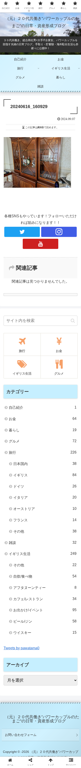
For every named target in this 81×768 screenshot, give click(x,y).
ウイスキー (44, 633)
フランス (44, 520)
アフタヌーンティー (44, 588)
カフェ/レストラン (44, 599)
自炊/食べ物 (44, 576)
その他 (44, 531)
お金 (42, 419)
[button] (73, 320)
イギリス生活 (42, 554)
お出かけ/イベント (44, 610)
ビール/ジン (44, 621)
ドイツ (44, 486)
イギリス (44, 475)
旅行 (42, 452)
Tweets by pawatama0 (21, 648)
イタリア (44, 497)
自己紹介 (42, 407)
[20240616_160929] (49, 739)
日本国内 (44, 464)
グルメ (42, 441)
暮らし (42, 430)
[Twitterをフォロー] (22, 232)
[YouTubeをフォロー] (40, 244)
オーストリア (44, 509)
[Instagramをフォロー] (58, 232)
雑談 (42, 543)
